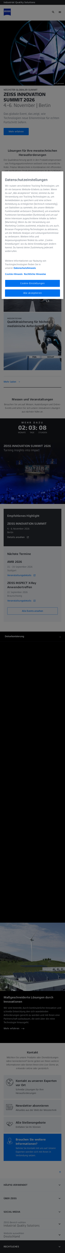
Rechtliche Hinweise (35, 274)
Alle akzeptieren (32, 293)
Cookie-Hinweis (14, 274)
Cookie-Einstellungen (32, 283)
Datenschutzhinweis (25, 268)
